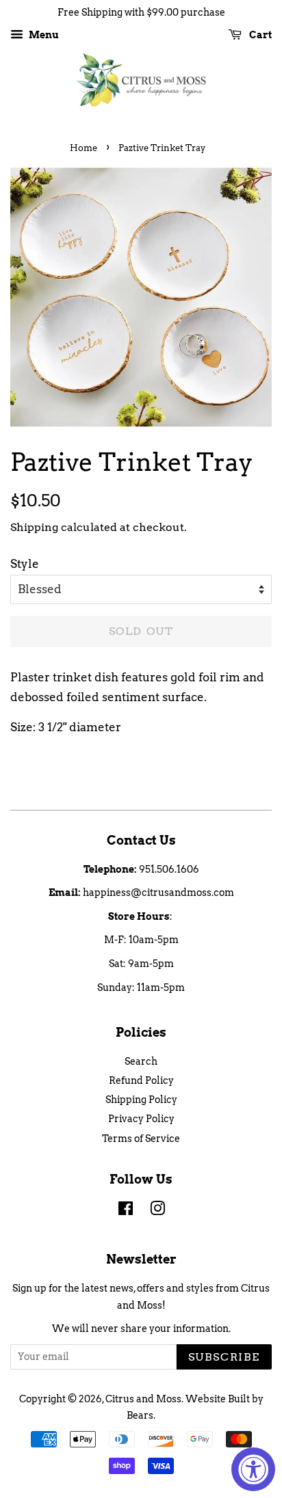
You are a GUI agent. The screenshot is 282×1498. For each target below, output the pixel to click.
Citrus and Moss (143, 1399)
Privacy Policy (141, 1119)
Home (83, 148)
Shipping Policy (141, 1099)
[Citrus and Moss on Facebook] (125, 1211)
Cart (259, 34)
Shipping (34, 527)
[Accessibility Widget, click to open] (253, 1469)
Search (141, 1061)
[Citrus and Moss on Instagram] (157, 1211)
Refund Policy (141, 1080)
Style (24, 564)
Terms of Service (141, 1138)
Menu (43, 34)
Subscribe (224, 1356)
